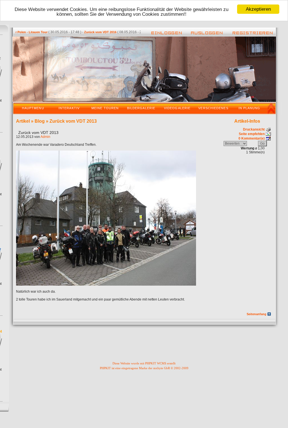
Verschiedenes (213, 108)
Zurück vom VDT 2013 (73, 121)
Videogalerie (177, 108)
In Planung (249, 108)
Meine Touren (105, 108)
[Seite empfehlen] (268, 133)
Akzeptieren (258, 9)
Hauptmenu (33, 108)
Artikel (23, 121)
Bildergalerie (141, 108)
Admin (45, 137)
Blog (40, 121)
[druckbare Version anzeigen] (268, 129)
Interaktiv (69, 108)
